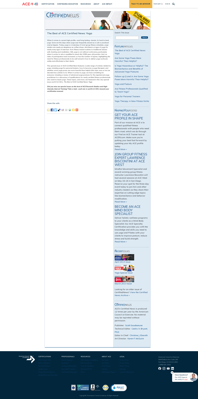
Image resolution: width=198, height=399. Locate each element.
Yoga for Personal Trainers (127, 96)
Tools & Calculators (87, 366)
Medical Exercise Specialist (47, 375)
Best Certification (44, 363)
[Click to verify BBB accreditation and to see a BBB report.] (95, 387)
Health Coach (43, 369)
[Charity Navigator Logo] (83, 387)
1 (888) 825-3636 (164, 365)
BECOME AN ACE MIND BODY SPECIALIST (127, 210)
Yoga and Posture (123, 84)
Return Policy (124, 366)
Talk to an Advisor (140, 4)
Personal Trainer (44, 366)
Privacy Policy (125, 363)
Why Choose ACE (44, 360)
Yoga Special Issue (124, 272)
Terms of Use (124, 360)
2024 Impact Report (109, 372)
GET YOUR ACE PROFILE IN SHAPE (129, 116)
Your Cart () (158, 4)
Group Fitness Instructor (46, 372)
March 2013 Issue (123, 283)
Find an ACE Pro (86, 369)
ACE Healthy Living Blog (89, 360)
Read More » (121, 149)
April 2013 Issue (122, 262)
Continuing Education (69, 366)
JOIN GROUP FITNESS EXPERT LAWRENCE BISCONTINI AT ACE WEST (131, 159)
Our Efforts (105, 363)
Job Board (65, 363)
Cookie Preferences (127, 372)
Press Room (106, 366)
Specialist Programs (69, 369)
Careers (104, 369)
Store (83, 372)
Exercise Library (86, 363)
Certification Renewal (69, 372)
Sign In (167, 4)
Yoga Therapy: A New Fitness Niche (132, 101)
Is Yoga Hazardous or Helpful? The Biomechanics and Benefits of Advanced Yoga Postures (131, 68)
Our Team (105, 360)
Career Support (67, 360)
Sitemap (123, 369)
